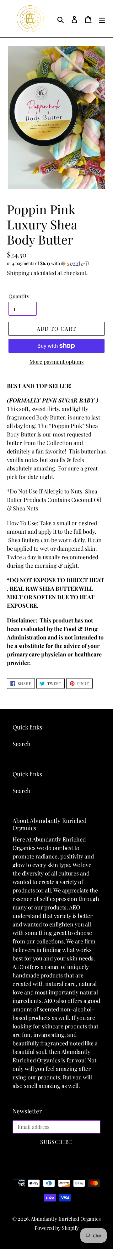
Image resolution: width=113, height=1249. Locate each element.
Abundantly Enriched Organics (66, 1218)
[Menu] (102, 18)
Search (21, 744)
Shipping (18, 273)
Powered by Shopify (57, 1227)
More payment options (57, 361)
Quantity (19, 296)
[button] (56, 263)
